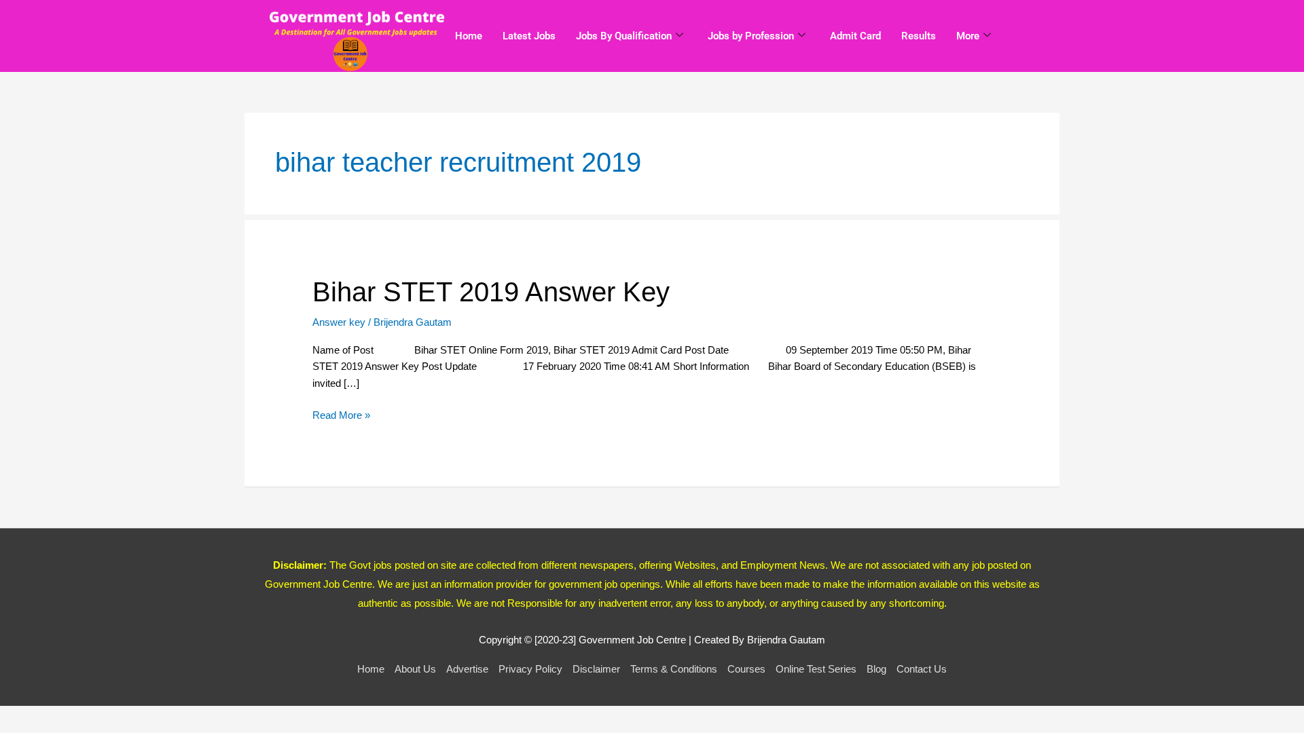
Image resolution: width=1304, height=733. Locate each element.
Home (468, 36)
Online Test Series (816, 669)
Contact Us (921, 669)
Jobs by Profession (751, 36)
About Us (415, 669)
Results (918, 36)
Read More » (341, 414)
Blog (876, 669)
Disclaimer (596, 669)
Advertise (467, 669)
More (967, 36)
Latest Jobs (529, 36)
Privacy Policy (530, 669)
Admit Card (855, 36)
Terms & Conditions (673, 669)
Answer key (338, 322)
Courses (746, 669)
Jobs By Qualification (624, 36)
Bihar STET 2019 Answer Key (491, 292)
